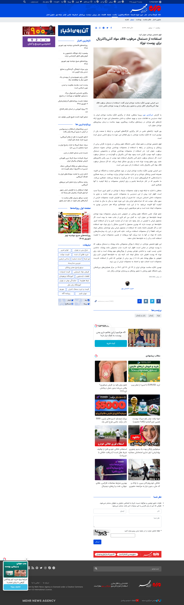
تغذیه (127, 19)
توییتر (77, 2)
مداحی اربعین (64, 258)
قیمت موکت (64, 254)
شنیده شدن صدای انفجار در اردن (76, 153)
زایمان (151, 315)
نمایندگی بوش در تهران (68, 280)
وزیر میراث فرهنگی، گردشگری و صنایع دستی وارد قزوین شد (74, 70)
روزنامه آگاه (66, 293)
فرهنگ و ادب (152, 15)
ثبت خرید (111, 343)
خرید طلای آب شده (81, 254)
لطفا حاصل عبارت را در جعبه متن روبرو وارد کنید (142, 531)
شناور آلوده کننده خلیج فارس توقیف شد (73, 117)
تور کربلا (87, 258)
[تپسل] (95, 325)
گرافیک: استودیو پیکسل (128, 600)
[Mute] (135, 344)
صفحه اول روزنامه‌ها (80, 208)
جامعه (109, 15)
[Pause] (131, 344)
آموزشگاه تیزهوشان (66, 276)
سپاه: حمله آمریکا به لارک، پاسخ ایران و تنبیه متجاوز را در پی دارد (73, 146)
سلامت (114, 15)
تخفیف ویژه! (16, 587)
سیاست (88, 15)
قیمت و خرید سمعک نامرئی (78, 289)
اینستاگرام (87, 2)
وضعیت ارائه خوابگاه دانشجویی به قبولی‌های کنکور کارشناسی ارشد (75, 55)
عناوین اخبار (157, 19)
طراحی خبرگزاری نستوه (149, 600)
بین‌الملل (82, 15)
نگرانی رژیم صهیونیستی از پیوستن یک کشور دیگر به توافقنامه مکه (74, 78)
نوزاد (158, 315)
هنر (145, 15)
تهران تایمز (83, 293)
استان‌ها (75, 15)
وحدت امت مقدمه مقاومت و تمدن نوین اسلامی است (75, 86)
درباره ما (46, 582)
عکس (69, 15)
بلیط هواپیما (84, 280)
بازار (99, 15)
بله (95, 2)
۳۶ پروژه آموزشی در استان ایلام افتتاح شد (74, 110)
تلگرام (119, 2)
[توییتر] (41, 568)
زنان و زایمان (140, 315)
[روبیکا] (37, 568)
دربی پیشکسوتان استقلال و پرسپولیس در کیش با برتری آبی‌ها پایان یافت (73, 130)
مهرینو (62, 289)
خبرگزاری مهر (148, 115)
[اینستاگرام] (45, 568)
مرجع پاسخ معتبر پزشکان (74, 267)
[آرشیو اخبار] (28, 568)
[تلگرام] (53, 568)
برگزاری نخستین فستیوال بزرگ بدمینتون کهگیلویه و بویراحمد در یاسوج (73, 94)
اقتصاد (103, 15)
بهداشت (138, 19)
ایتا (62, 2)
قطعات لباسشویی (82, 276)
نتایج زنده (57, 2)
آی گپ (102, 2)
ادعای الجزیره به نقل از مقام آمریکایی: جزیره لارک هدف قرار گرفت (74, 138)
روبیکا (69, 2)
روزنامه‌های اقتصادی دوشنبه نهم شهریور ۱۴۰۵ (73, 47)
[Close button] (26, 559)
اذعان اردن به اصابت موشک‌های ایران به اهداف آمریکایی (73, 175)
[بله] (49, 568)
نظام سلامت (147, 19)
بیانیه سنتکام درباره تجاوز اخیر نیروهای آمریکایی (73, 183)
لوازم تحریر (64, 250)
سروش (111, 2)
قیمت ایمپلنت (65, 271)
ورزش (94, 15)
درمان (132, 19)
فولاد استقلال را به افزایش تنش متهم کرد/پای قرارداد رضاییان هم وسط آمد (74, 191)
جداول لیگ (46, 2)
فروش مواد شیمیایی (81, 271)
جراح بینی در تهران (81, 250)
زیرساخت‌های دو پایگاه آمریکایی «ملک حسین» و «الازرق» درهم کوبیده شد (74, 167)
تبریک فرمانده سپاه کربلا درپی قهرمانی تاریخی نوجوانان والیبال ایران (73, 159)
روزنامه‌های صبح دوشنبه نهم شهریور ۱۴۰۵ (74, 62)
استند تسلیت (77, 258)
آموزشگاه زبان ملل (74, 285)
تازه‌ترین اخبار (84, 41)
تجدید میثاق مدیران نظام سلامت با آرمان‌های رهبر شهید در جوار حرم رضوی (73, 199)
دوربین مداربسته (74, 263)
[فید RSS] (32, 568)
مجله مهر (59, 15)
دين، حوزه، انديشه (137, 15)
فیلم (64, 15)
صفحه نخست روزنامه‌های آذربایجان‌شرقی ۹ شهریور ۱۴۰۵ (73, 102)
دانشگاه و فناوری (124, 15)
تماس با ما (35, 582)
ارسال (97, 541)
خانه (159, 15)
